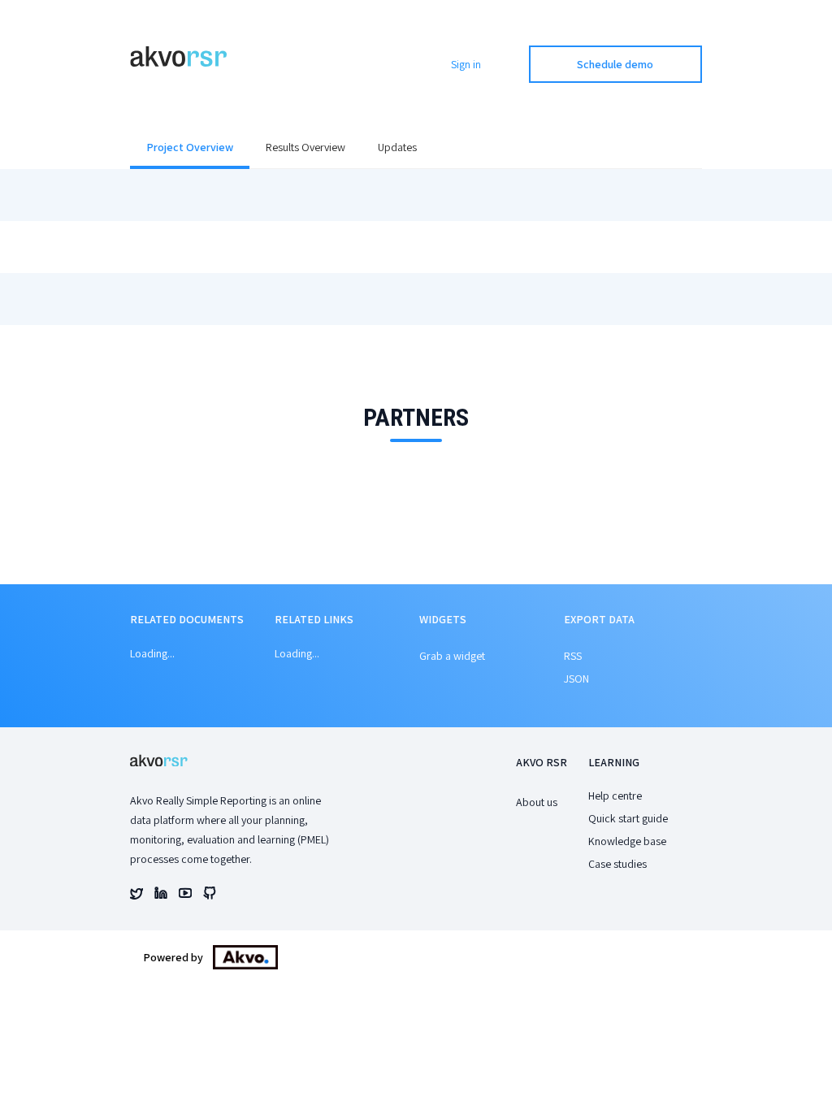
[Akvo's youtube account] (185, 895)
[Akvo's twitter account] (136, 895)
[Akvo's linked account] (160, 895)
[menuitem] (189, 148)
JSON (576, 678)
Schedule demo (615, 64)
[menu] (416, 148)
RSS (573, 655)
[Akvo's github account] (209, 895)
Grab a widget (452, 655)
